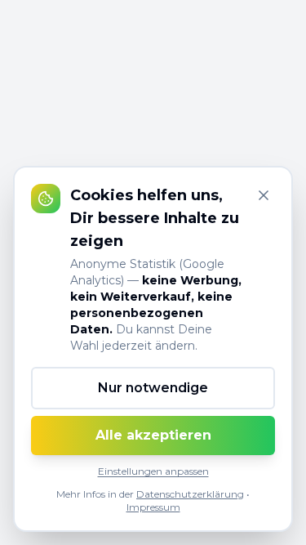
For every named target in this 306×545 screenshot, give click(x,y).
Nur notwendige (153, 387)
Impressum (153, 507)
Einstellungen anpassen (153, 471)
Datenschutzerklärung (190, 494)
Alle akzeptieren (153, 435)
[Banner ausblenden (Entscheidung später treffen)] (263, 195)
